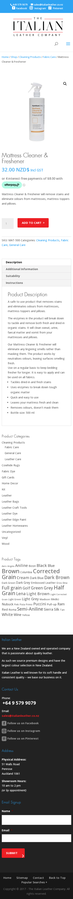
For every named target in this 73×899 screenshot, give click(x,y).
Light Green (14, 599)
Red (5, 609)
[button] (65, 83)
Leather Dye (10, 513)
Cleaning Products (30, 57)
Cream (23, 577)
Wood (5, 544)
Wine (17, 614)
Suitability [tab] (13, 276)
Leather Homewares (15, 525)
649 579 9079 (20, 4)
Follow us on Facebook (23, 723)
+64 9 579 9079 (19, 703)
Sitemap (22, 878)
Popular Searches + (34, 882)
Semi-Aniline (30, 609)
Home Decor (10, 483)
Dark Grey (23, 582)
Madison (45, 599)
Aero (4, 566)
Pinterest (57, 8)
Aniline (21, 565)
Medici (55, 599)
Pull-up (52, 604)
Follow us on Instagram (23, 731)
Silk (56, 609)
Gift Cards (8, 477)
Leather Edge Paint (14, 519)
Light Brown (38, 593)
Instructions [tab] (14, 283)
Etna (65, 583)
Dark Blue (37, 578)
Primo (29, 604)
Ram (61, 604)
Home (5, 57)
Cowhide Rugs (11, 465)
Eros (59, 583)
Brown (10, 571)
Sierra (48, 609)
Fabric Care (49, 57)
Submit (12, 853)
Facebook (21, 8)
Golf (26, 588)
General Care (17, 245)
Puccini (39, 604)
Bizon (32, 566)
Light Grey (30, 599)
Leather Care (13, 459)
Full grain (12, 588)
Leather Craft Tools (14, 507)
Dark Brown (56, 577)
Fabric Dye (8, 471)
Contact (38, 878)
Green (37, 588)
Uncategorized (11, 532)
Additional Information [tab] (22, 269)
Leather (7, 495)
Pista (22, 604)
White (7, 614)
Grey (48, 588)
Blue (51, 565)
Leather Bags (10, 501)
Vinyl (5, 538)
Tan (62, 609)
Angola (10, 566)
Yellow (26, 615)
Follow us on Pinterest (23, 738)
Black (42, 565)
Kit (3, 489)
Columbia (26, 572)
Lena (21, 593)
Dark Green (8, 583)
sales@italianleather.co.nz (20, 716)
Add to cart (31, 223)
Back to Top (57, 878)
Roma (12, 609)
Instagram (40, 8)
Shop (14, 57)
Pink (16, 604)
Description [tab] (14, 262)
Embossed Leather (43, 583)
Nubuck (7, 604)
